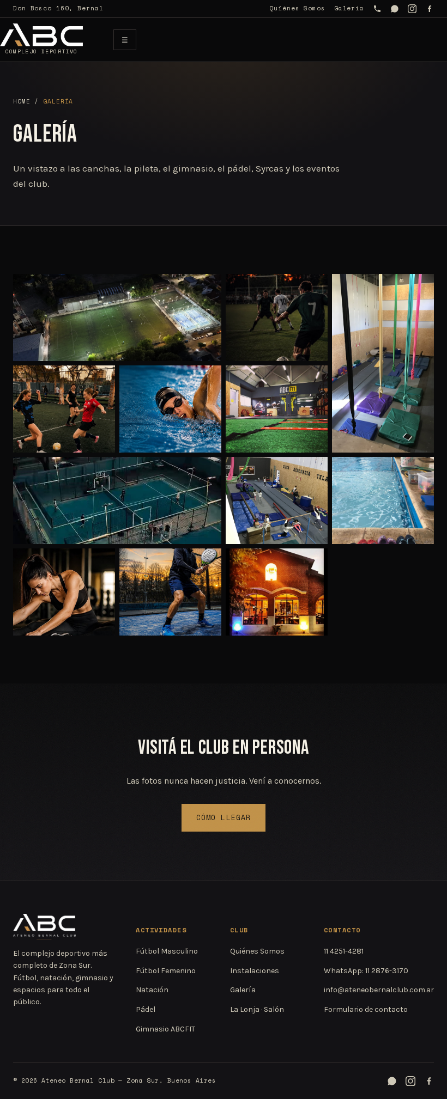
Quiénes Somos (297, 8)
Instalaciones (254, 970)
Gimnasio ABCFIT (165, 1029)
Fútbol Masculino (167, 951)
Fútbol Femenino (166, 970)
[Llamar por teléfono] (377, 8)
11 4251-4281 (344, 951)
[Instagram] (412, 8)
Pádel (145, 1009)
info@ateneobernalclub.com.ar (379, 989)
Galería (349, 8)
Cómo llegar (223, 817)
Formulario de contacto (366, 1009)
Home (22, 101)
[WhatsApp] (394, 8)
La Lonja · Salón (257, 1009)
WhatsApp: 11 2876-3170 (366, 970)
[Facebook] (429, 8)
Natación (152, 989)
